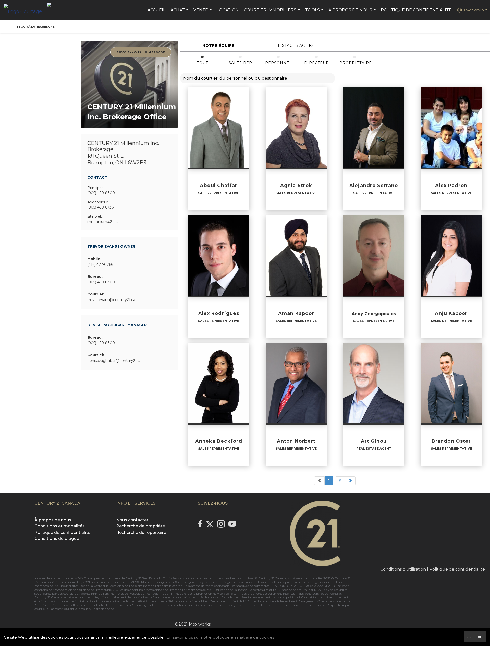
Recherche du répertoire (141, 532)
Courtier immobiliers (272, 13)
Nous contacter (132, 519)
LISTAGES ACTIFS (296, 45)
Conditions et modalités (59, 526)
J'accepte (475, 637)
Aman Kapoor (296, 313)
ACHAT (180, 13)
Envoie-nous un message (141, 52)
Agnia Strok (296, 185)
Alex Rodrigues (218, 313)
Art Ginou (374, 441)
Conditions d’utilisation (403, 569)
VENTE (203, 13)
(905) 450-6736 (100, 207)
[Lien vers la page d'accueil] (25, 10)
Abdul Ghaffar (218, 185)
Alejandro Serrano (373, 185)
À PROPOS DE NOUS (352, 13)
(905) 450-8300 (101, 193)
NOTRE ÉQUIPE (218, 45)
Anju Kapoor (451, 313)
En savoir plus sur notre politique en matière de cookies (220, 637)
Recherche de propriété (140, 526)
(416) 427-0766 (100, 264)
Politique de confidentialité (62, 532)
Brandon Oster (451, 441)
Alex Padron (451, 185)
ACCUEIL (156, 10)
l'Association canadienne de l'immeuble (157, 593)
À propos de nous (52, 519)
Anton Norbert (296, 441)
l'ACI (57, 586)
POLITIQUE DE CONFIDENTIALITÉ (416, 10)
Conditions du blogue (56, 538)
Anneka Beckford (218, 441)
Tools (315, 13)
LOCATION (228, 10)
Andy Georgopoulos (374, 313)
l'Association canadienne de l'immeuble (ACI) (87, 590)
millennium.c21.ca (102, 221)
